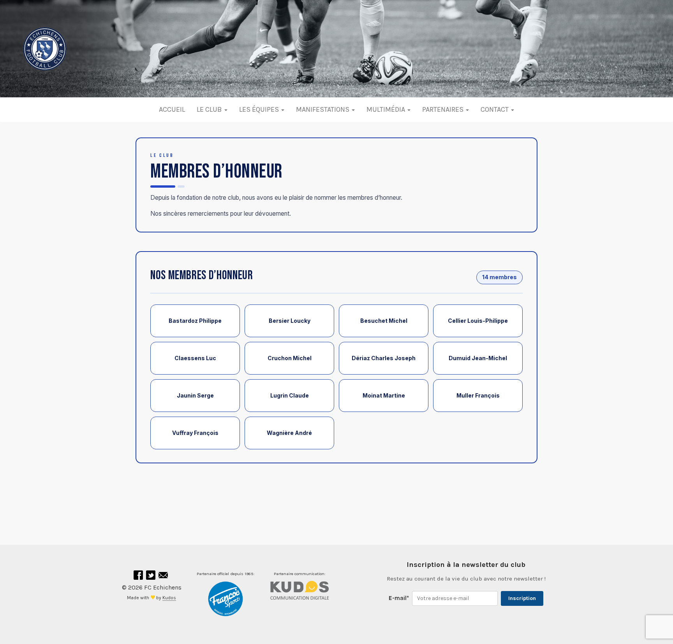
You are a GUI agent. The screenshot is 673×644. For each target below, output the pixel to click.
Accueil (172, 109)
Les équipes (259, 109)
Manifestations (323, 109)
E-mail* (399, 598)
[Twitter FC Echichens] (151, 577)
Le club (210, 109)
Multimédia (386, 109)
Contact (495, 109)
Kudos (169, 597)
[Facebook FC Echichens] (139, 577)
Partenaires (443, 109)
